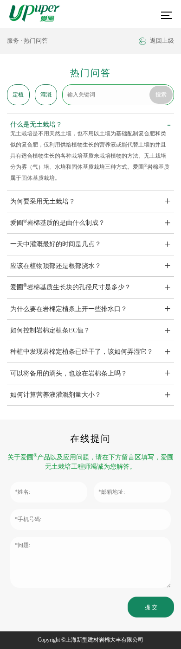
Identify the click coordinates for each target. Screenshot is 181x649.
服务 (13, 40)
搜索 (161, 94)
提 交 (151, 607)
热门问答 (36, 40)
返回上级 (161, 40)
